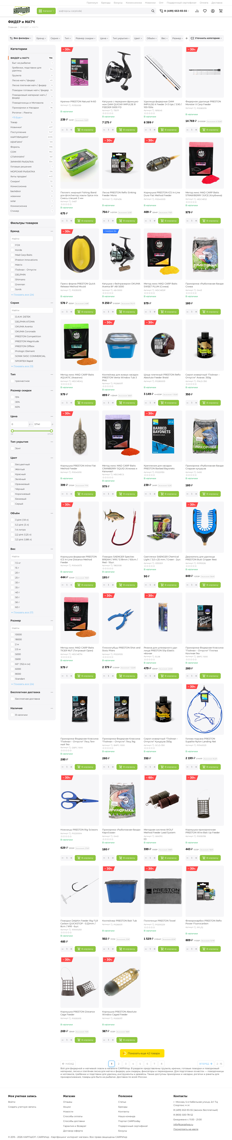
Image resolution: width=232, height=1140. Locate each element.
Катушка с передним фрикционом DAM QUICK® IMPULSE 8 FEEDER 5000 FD (120, 104)
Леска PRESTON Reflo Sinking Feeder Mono (119, 194)
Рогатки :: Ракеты (32, 112)
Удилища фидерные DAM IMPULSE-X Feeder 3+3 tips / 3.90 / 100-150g (163, 104)
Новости (68, 1111)
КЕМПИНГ (31, 142)
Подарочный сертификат (181, 2)
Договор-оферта (73, 1130)
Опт (161, 2)
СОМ (31, 151)
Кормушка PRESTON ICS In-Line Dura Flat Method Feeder (162, 194)
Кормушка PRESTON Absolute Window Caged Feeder (119, 1013)
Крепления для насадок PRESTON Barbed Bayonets (159, 467)
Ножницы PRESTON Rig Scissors (79, 829)
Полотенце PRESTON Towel (160, 920)
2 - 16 (219, 1063)
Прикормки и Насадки (32, 107)
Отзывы (67, 1101)
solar (31, 201)
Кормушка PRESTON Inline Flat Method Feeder (78, 467)
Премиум (92, 2)
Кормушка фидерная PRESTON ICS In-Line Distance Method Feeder (78, 559)
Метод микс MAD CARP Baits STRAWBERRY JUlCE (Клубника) (204, 194)
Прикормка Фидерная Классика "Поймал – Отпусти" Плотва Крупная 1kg (204, 650)
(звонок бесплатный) (195, 1110)
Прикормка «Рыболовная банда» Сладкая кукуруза (205, 467)
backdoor (31, 191)
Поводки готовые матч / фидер (32, 90)
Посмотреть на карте (185, 1129)
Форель (31, 146)
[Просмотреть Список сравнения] (197, 11)
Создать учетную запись (22, 1106)
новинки (31, 196)
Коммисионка (31, 206)
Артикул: (64, 105)
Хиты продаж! (31, 176)
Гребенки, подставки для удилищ (32, 69)
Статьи (122, 1101)
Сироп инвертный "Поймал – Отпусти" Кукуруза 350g (161, 740)
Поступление (31, 132)
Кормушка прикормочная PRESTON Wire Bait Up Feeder (203, 831)
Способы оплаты (73, 1116)
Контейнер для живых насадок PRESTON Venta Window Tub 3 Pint (120, 377)
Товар (31, 122)
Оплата (204, 2)
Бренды (105, 2)
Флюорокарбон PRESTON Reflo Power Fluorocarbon (204, 922)
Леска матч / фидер (32, 80)
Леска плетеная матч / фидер (32, 85)
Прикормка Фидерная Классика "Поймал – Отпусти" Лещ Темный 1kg (79, 741)
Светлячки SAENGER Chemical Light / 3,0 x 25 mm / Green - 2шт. (162, 558)
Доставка (217, 2)
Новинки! (31, 127)
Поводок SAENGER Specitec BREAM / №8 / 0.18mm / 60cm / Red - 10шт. (120, 559)
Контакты (123, 1111)
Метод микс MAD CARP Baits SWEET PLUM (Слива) (160, 285)
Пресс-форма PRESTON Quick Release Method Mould (77, 285)
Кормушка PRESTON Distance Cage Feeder (77, 1013)
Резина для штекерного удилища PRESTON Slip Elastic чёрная (161, 650)
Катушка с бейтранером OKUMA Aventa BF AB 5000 (121, 285)
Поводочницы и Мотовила (32, 102)
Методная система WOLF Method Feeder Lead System (160, 831)
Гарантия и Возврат (74, 1126)
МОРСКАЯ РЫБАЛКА (31, 171)
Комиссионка (134, 2)
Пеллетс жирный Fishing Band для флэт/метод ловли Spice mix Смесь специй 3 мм (79, 195)
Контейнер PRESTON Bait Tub (119, 920)
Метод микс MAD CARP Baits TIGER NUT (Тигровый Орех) (77, 649)
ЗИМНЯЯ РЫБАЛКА (31, 161)
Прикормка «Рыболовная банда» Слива (205, 285)
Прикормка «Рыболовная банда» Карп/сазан (121, 831)
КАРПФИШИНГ (31, 137)
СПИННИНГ (31, 156)
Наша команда (126, 1116)
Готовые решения (31, 166)
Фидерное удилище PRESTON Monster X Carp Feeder (203, 103)
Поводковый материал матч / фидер (32, 96)
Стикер (31, 210)
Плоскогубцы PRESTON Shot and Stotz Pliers (121, 649)
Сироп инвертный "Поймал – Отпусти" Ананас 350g (203, 376)
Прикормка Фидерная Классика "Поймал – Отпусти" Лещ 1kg (121, 740)
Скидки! (31, 181)
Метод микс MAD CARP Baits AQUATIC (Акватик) (77, 376)
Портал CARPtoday (129, 1121)
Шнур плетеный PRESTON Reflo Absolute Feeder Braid (162, 376)
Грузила (32, 75)
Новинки (150, 2)
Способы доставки (74, 1121)
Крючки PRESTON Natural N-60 (78, 101)
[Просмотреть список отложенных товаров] (205, 11)
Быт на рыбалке (32, 62)
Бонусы (118, 2)
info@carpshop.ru (183, 1124)
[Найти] (153, 11)
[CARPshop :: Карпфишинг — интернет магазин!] (22, 11)
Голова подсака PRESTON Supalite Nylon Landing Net (201, 740)
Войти (11, 1101)
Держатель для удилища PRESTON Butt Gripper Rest (201, 558)
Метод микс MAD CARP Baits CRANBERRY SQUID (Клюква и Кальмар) (119, 468)
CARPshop (121, 1137)
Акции (67, 1106)
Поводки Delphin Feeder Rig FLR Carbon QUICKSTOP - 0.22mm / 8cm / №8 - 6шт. (79, 923)
